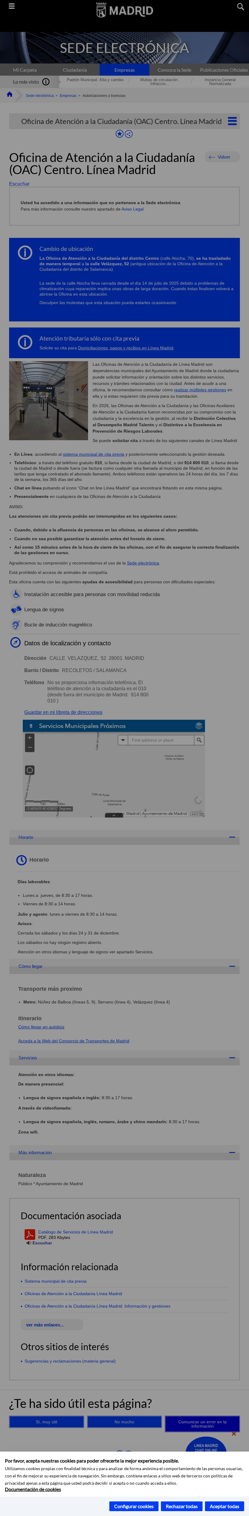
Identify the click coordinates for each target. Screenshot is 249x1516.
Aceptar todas (224, 1506)
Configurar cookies (134, 1506)
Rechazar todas (182, 1506)
